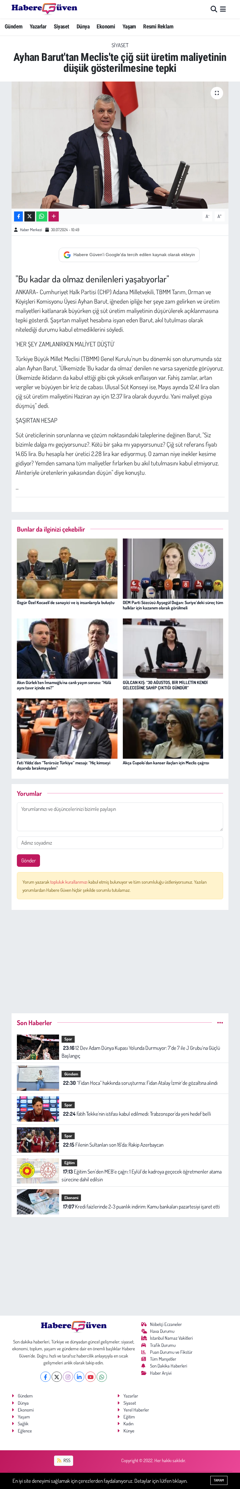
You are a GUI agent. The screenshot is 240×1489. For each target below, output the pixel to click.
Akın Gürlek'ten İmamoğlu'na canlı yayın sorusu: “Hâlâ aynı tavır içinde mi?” (64, 685)
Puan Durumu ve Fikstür (171, 1352)
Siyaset (61, 26)
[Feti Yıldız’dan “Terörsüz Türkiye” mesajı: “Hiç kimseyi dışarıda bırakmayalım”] (67, 728)
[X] (57, 1377)
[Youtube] (90, 1377)
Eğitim (69, 1162)
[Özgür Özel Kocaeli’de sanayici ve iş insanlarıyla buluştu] (67, 567)
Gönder (28, 860)
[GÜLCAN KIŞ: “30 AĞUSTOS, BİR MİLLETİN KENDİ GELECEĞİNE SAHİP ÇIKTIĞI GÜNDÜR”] (173, 648)
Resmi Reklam (158, 26)
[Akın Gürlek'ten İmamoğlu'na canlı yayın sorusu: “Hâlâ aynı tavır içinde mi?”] (67, 648)
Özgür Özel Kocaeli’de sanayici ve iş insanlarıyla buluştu (65, 602)
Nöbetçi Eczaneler (166, 1324)
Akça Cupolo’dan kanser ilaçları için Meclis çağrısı (166, 762)
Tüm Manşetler (163, 1359)
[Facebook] (45, 1377)
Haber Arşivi (161, 1373)
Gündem (13, 26)
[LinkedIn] (79, 1377)
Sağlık (23, 1424)
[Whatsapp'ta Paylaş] (41, 216)
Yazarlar (38, 26)
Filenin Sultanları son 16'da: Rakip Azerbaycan (113, 1144)
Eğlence (25, 1431)
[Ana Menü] (223, 9)
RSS (66, 1460)
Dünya (83, 26)
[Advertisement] (120, 959)
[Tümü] (220, 1022)
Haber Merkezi (31, 229)
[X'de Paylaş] (29, 216)
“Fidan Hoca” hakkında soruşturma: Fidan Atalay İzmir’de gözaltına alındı (140, 1083)
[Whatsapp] (102, 1377)
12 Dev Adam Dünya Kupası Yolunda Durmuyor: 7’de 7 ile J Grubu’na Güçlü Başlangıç (141, 1052)
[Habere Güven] (44, 9)
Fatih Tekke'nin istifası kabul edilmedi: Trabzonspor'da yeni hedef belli (137, 1113)
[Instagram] (68, 1377)
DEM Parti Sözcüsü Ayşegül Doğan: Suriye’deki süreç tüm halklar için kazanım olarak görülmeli (173, 605)
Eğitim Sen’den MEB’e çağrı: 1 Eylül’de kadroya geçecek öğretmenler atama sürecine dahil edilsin (141, 1175)
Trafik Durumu (163, 1345)
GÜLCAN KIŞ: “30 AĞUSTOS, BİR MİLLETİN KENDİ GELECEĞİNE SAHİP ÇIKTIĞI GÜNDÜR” (165, 685)
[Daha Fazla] (53, 216)
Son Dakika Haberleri (168, 1366)
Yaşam (129, 26)
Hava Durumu (162, 1331)
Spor (68, 1038)
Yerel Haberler (136, 1410)
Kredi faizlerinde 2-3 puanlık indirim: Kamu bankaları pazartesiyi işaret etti (141, 1206)
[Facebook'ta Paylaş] (18, 216)
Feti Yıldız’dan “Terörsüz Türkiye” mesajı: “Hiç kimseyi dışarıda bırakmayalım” (63, 765)
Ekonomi (106, 26)
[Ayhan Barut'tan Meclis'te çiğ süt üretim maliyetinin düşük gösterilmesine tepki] (120, 145)
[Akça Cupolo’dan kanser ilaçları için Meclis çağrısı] (173, 728)
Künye (128, 1431)
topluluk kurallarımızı (69, 882)
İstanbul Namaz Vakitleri (171, 1338)
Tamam (219, 1480)
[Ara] (214, 9)
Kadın (128, 1424)
